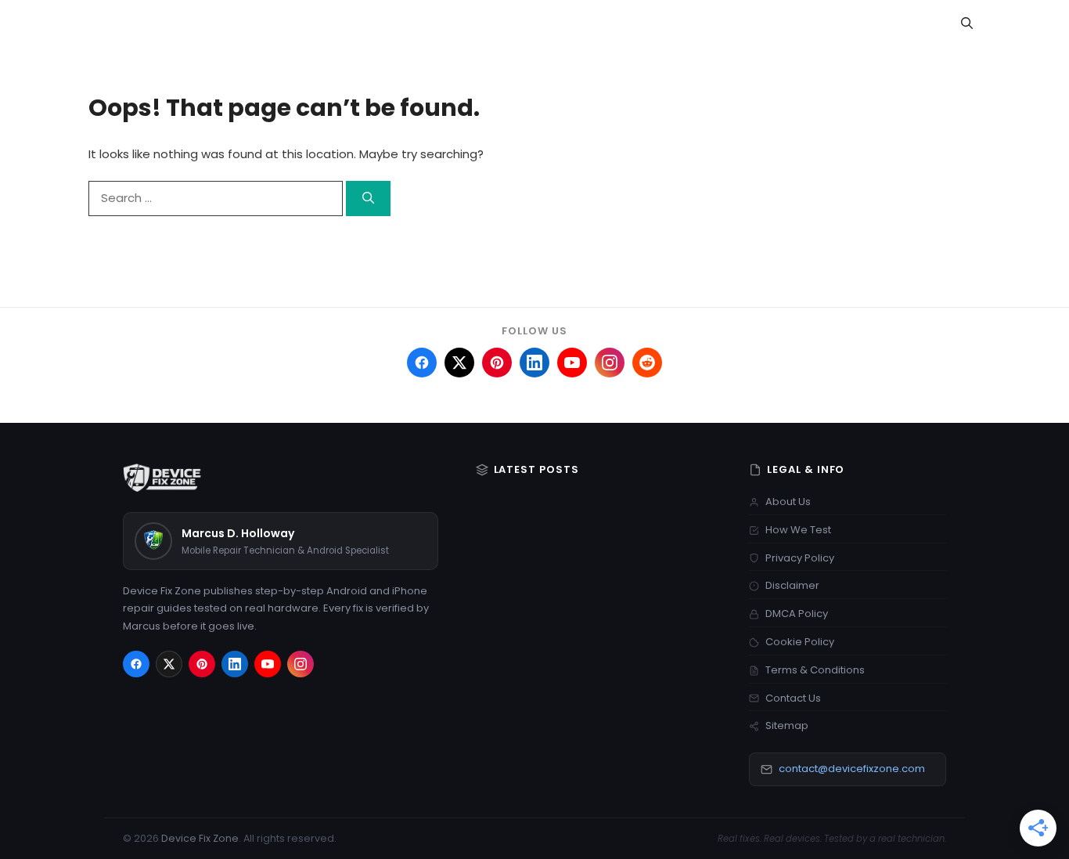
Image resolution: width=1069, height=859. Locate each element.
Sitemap (786, 725)
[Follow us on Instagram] (609, 362)
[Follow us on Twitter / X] (459, 362)
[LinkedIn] (234, 664)
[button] (966, 23)
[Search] (368, 198)
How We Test (798, 529)
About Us (788, 501)
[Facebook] (136, 664)
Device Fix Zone (200, 838)
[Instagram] (300, 664)
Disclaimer (792, 585)
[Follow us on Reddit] (647, 362)
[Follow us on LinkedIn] (534, 362)
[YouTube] (267, 664)
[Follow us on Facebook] (422, 362)
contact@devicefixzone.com (852, 768)
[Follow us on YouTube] (572, 362)
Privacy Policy (799, 557)
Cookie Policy (799, 641)
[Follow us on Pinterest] (497, 362)
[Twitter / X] (169, 664)
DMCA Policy (796, 613)
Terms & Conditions (815, 669)
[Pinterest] (202, 664)
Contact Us (793, 698)
